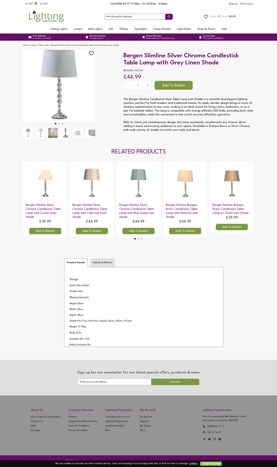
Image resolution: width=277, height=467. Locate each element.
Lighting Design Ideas (116, 421)
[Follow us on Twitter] (209, 439)
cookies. (193, 463)
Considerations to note (117, 417)
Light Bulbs (184, 29)
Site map (35, 430)
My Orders (145, 426)
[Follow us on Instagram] (214, 439)
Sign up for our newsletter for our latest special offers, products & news (138, 372)
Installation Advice (115, 426)
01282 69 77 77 (216, 426)
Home (25, 45)
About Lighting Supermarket (46, 417)
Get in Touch (214, 432)
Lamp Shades (162, 29)
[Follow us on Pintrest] (219, 439)
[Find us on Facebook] (204, 439)
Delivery (72, 417)
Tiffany (123, 29)
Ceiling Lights (58, 29)
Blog (107, 430)
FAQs (33, 426)
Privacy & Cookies (78, 430)
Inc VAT (29, 4)
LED (110, 29)
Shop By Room (206, 29)
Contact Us (37, 421)
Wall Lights (95, 29)
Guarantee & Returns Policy (83, 421)
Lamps (78, 29)
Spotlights (140, 29)
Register (233, 4)
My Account (246, 4)
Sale (224, 29)
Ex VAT (44, 4)
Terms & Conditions (78, 426)
